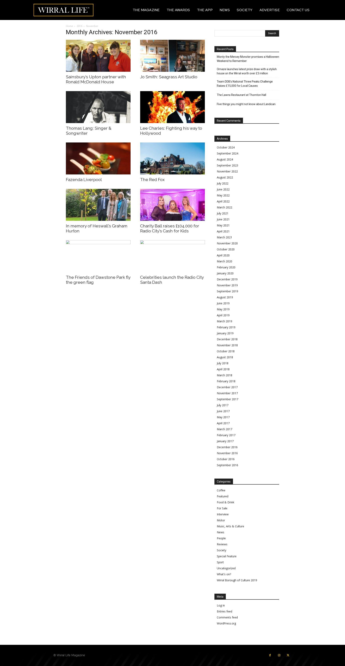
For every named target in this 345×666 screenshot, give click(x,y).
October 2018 (226, 351)
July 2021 (222, 213)
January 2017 (225, 441)
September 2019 (227, 291)
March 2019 (224, 321)
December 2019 (227, 279)
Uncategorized (226, 568)
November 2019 (227, 285)
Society (221, 550)
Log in (221, 605)
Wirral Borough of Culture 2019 (237, 580)
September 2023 (227, 165)
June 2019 (223, 303)
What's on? (224, 574)
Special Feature (227, 556)
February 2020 (226, 267)
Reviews (222, 544)
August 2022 (225, 177)
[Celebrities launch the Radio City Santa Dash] (172, 256)
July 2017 (222, 405)
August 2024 (225, 159)
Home (69, 26)
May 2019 (223, 309)
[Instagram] (279, 655)
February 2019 (226, 327)
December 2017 (227, 387)
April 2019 (223, 315)
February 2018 (226, 381)
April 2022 (223, 201)
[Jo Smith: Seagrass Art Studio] (172, 56)
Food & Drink (225, 502)
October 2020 (226, 249)
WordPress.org (226, 623)
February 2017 (226, 435)
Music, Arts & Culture (230, 526)
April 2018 (223, 369)
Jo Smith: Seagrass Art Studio (168, 76)
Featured (222, 496)
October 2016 (226, 459)
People (221, 538)
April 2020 (223, 255)
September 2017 (227, 399)
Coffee (221, 490)
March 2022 (224, 207)
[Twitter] (288, 655)
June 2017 (223, 411)
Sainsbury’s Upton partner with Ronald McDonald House (96, 79)
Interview (223, 514)
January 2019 (225, 333)
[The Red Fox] (172, 158)
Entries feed (224, 611)
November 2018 (227, 345)
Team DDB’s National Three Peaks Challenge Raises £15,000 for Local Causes (245, 83)
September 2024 (227, 153)
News (220, 532)
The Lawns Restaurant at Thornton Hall (241, 95)
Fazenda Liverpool (84, 179)
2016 (79, 26)
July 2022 (222, 183)
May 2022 (223, 195)
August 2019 (225, 297)
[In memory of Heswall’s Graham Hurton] (98, 205)
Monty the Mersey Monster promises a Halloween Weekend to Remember (248, 59)
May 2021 (223, 225)
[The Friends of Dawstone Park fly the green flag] (98, 256)
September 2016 (227, 465)
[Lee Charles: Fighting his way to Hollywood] (172, 107)
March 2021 (224, 237)
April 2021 (223, 231)
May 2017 (223, 417)
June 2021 (223, 219)
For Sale (222, 508)
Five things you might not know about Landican (246, 104)
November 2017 (227, 393)
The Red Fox (152, 179)
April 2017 (223, 423)
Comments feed (227, 617)
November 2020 (227, 243)
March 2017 (224, 429)
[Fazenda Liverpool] (98, 158)
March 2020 (224, 261)
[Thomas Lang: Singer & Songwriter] (98, 107)
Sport (220, 562)
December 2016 (227, 447)
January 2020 (225, 273)
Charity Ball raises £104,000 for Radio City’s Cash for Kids (169, 228)
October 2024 (226, 147)
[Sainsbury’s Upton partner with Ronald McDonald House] (98, 56)
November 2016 (227, 453)
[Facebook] (270, 655)
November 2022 (227, 171)
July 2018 (222, 363)
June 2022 (223, 189)
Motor (221, 520)
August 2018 (225, 357)
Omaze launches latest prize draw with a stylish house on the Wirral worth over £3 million (247, 71)
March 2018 (224, 375)
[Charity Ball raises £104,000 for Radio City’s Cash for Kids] (172, 205)
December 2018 (227, 339)
